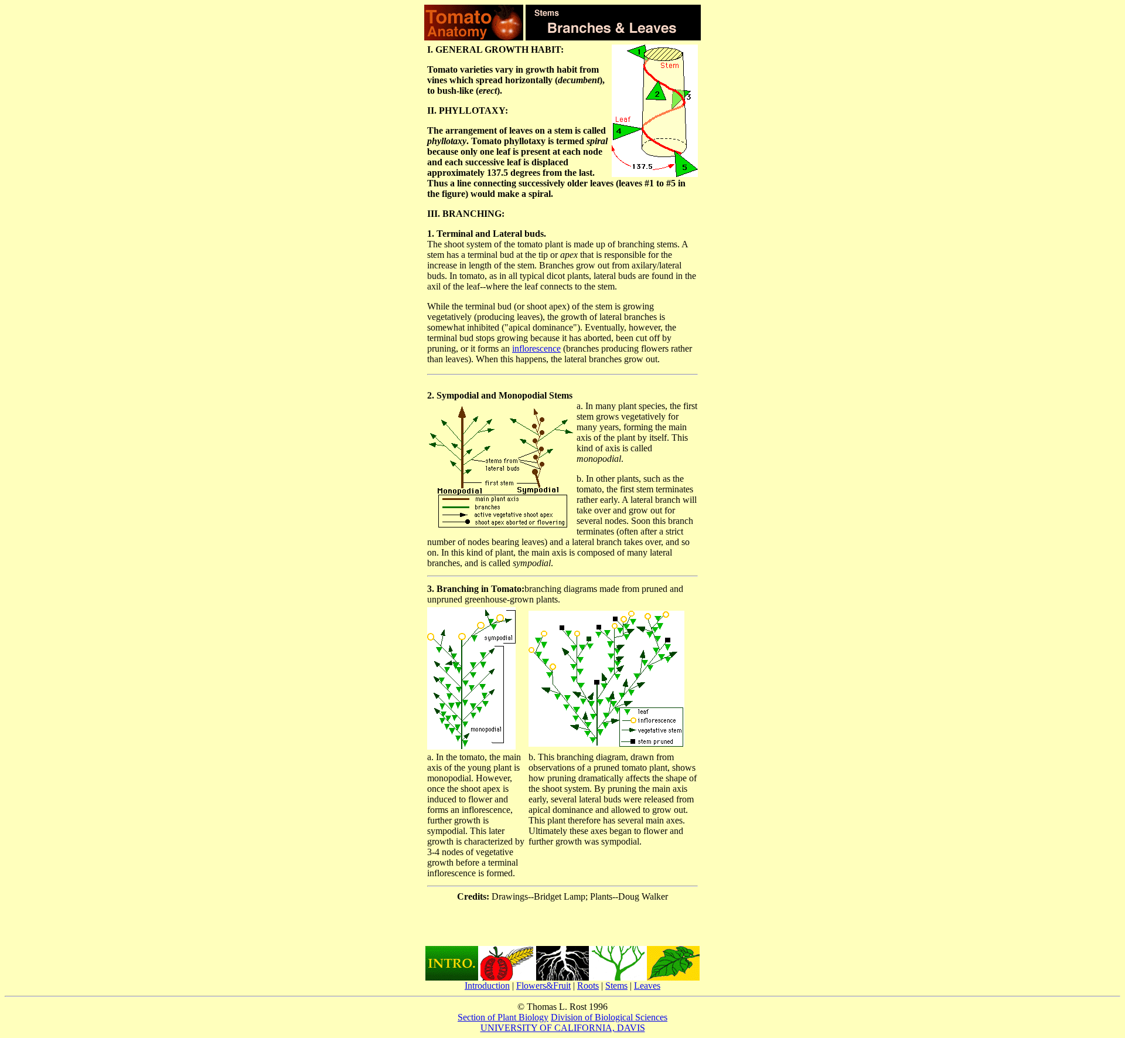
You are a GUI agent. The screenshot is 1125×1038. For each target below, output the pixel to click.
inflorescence (536, 348)
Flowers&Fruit (543, 986)
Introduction (487, 986)
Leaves (647, 986)
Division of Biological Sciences (609, 1017)
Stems (616, 986)
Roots (588, 986)
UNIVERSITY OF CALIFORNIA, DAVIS (562, 1028)
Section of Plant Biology (503, 1017)
